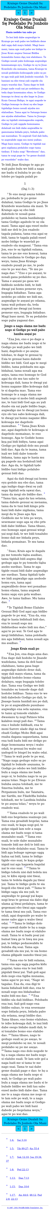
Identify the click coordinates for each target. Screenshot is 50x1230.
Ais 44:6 (23, 1195)
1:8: (12, 1169)
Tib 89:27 (22, 1148)
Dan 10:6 (24, 1186)
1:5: (12, 1148)
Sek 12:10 (23, 1157)
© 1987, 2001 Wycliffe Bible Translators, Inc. (25, 1208)
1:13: (13, 1178)
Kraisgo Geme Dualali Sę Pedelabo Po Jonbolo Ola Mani (25, 5)
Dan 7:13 (24, 1178)
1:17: (13, 1195)
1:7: (12, 1157)
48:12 (32, 1195)
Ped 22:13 (23, 1169)
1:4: (12, 1140)
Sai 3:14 (22, 1140)
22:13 (14, 1199)
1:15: (13, 1186)
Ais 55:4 (34, 1148)
